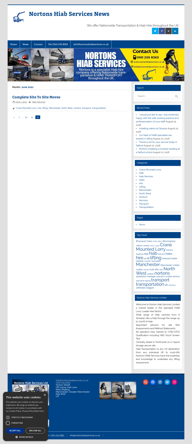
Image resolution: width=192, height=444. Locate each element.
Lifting (142, 186)
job (145, 259)
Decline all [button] (35, 430)
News (25, 44)
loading (139, 261)
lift (148, 258)
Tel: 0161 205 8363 (58, 44)
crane (157, 246)
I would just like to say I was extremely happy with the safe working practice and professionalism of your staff (157, 118)
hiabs (141, 180)
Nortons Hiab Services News (69, 13)
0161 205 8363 (63, 382)
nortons (77, 108)
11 (32, 117)
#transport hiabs (144, 241)
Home (13, 44)
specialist (140, 281)
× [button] (45, 395)
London (147, 261)
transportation (99, 108)
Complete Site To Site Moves (36, 97)
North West (67, 108)
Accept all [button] (15, 430)
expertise (140, 254)
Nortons (143, 197)
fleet (146, 254)
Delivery (169, 250)
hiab (153, 253)
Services (143, 200)
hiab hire (161, 254)
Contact (38, 44)
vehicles (141, 287)
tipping (148, 281)
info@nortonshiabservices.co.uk (91, 44)
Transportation (146, 207)
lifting (45, 108)
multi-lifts (154, 269)
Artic (155, 241)
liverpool (166, 258)
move (146, 269)
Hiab (141, 173)
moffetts (139, 270)
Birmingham (169, 241)
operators (160, 276)
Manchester (54, 108)
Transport (144, 204)
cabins (139, 245)
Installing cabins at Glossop (153, 128)
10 (26, 117)
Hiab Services (38, 102)
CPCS (152, 246)
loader (174, 258)
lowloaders (156, 261)
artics (160, 241)
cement (146, 246)
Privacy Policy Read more (33, 411)
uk (166, 284)
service (176, 276)
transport (86, 108)
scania (169, 276)
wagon (150, 287)
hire (39, 108)
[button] (25, 436)
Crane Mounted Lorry (26, 108)
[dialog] (25, 416)
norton (150, 274)
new (161, 270)
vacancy (172, 285)
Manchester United (169, 265)
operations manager (146, 276)
